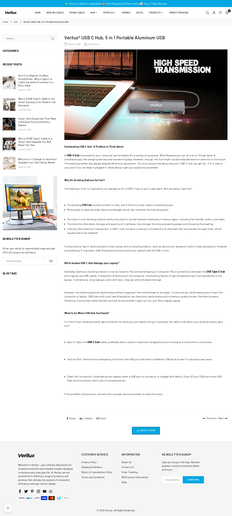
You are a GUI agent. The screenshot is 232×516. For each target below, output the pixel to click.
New (16, 22)
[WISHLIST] (220, 12)
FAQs (124, 482)
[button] (227, 12)
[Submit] (53, 38)
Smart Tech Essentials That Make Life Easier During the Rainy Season (37, 122)
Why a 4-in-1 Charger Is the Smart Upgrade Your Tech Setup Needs (37, 161)
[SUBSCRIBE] (51, 261)
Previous (211, 418)
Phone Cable (77, 12)
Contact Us (128, 467)
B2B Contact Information (135, 477)
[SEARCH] (207, 12)
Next (221, 418)
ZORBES (126, 12)
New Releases (55, 12)
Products (155, 12)
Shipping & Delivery (91, 467)
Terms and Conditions (93, 477)
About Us (126, 462)
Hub (92, 12)
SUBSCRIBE (193, 479)
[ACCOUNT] (214, 12)
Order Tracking (178, 12)
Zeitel (140, 12)
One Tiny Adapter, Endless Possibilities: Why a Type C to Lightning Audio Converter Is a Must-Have (35, 80)
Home (38, 12)
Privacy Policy (88, 462)
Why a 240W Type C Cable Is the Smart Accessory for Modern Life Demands (37, 102)
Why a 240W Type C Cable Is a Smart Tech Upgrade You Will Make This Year (35, 142)
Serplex (108, 12)
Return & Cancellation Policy (96, 472)
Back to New (147, 430)
